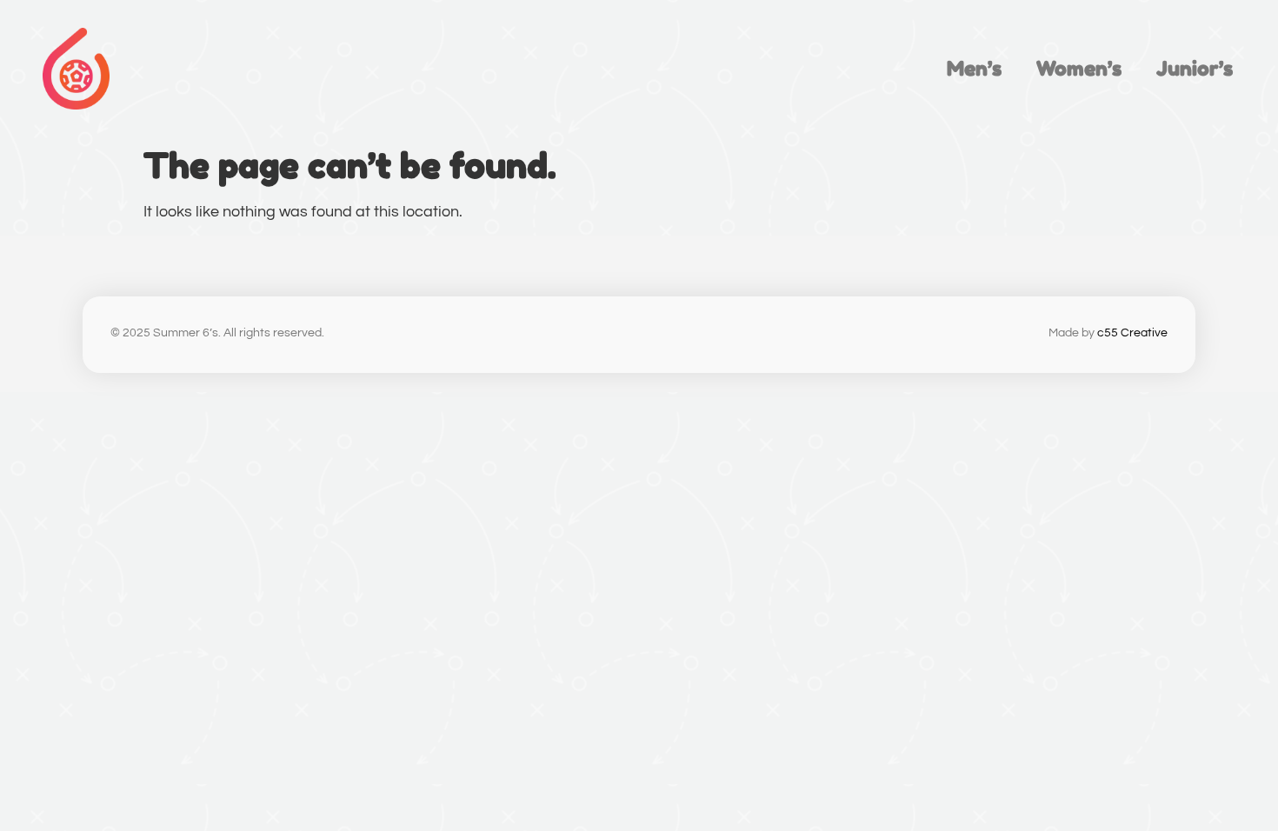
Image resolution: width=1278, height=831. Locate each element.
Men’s (974, 68)
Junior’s (1194, 68)
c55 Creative (1132, 333)
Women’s (1079, 68)
